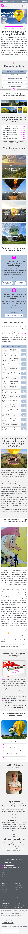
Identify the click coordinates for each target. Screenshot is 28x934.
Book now (24, 350)
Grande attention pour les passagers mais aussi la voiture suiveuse (14, 754)
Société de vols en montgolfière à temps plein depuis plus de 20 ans (13, 741)
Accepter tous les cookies (10, 931)
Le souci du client (14, 820)
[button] (14, 5)
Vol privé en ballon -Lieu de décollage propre (14, 235)
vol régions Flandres (5, 882)
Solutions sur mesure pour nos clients (15, 758)
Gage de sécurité (9, 745)
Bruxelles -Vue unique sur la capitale (14, 191)
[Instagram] (24, 1)
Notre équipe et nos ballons (14, 839)
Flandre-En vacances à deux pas (14, 213)
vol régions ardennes (18, 882)
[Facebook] (23, 1)
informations (4, 917)
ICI (25, 334)
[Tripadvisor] (26, 1)
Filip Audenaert (14, 802)
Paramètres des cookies (7, 922)
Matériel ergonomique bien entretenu (14, 751)
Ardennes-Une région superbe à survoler (14, 168)
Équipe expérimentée (10, 748)
